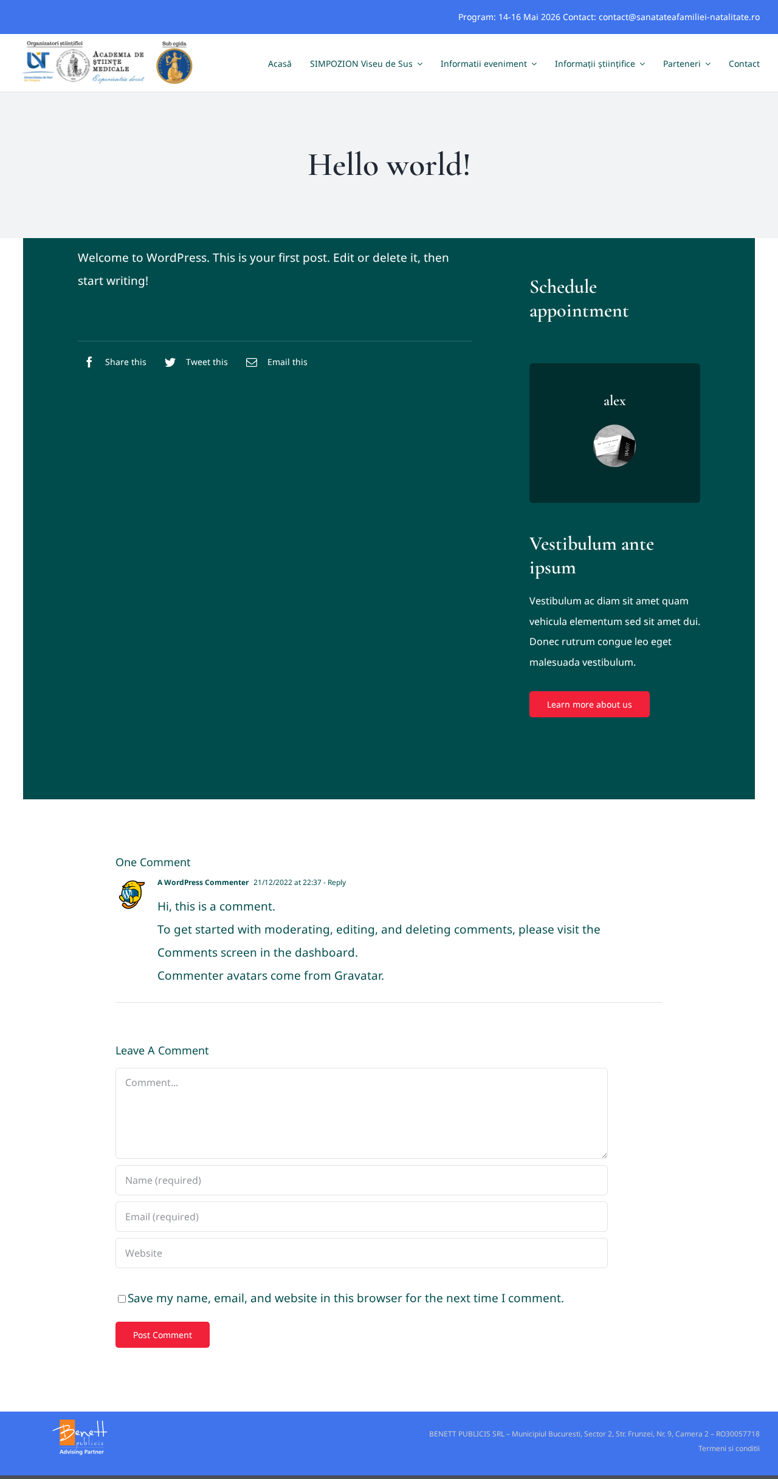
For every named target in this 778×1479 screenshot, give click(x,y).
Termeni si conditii (729, 1448)
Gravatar (357, 975)
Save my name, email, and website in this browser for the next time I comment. (346, 1298)
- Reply (334, 882)
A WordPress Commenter (203, 882)
